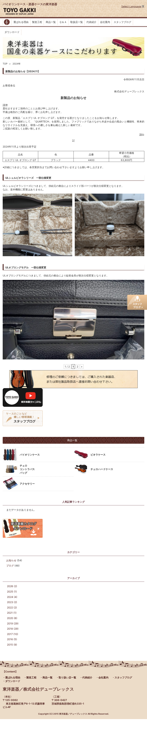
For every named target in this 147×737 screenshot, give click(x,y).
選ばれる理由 (21, 21)
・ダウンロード (11, 681)
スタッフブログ (122, 21)
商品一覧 (51, 21)
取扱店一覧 (76, 21)
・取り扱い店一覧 (66, 677)
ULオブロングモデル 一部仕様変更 (25, 267)
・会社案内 (102, 677)
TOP (5, 63)
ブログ (10, 565)
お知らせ (11, 560)
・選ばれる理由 (11, 677)
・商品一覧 (46, 677)
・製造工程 (30, 677)
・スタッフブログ (122, 677)
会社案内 (105, 21)
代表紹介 (91, 21)
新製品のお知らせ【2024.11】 (22, 71)
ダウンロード (12, 32)
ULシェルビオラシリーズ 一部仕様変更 (28, 177)
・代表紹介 (86, 677)
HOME (7, 22)
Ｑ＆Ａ (63, 21)
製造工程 (37, 21)
